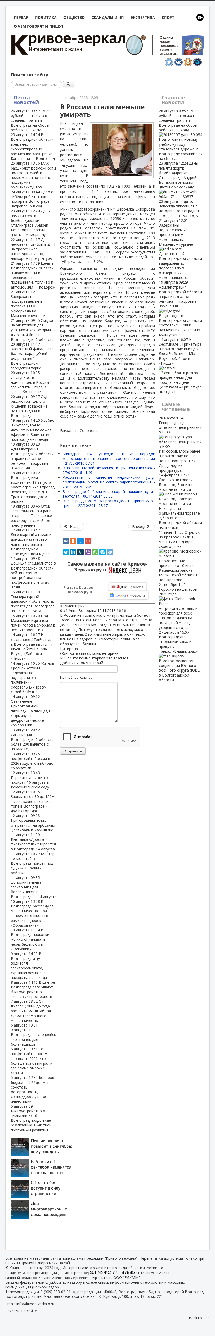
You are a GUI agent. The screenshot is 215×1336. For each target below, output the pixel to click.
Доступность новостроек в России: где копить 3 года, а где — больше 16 (30, 382)
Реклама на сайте (21, 1310)
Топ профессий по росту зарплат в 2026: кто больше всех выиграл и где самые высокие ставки (31, 1060)
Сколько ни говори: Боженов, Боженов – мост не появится (180, 501)
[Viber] (88, 552)
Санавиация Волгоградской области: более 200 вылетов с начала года (33, 739)
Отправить (72, 751)
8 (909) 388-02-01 (56, 1291)
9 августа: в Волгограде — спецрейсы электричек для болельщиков (34, 1035)
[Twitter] (66, 552)
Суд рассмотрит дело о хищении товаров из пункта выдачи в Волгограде (29, 406)
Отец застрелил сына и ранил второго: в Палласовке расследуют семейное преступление (32, 516)
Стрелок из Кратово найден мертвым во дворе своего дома (179, 556)
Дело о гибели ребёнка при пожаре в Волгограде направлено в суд (32, 199)
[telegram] (110, 552)
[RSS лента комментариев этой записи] (86, 605)
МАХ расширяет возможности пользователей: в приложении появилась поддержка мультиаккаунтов (33, 175)
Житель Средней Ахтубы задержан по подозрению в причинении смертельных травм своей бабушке (32, 677)
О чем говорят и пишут (38, 26)
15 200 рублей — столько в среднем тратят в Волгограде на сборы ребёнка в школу (31, 120)
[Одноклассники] (73, 541)
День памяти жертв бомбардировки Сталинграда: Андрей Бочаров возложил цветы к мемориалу (30, 222)
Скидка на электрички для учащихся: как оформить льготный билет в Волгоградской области (33, 330)
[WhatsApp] (95, 552)
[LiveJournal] (80, 552)
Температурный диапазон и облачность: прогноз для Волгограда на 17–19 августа (33, 601)
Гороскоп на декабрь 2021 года (178, 606)
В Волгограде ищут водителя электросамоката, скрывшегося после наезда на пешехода (29, 965)
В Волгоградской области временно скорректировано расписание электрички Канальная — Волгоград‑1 (34, 146)
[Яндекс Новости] (127, 587)
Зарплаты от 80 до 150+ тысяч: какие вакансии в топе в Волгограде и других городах (32, 801)
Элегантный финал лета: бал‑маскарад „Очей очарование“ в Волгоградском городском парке (33, 356)
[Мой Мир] (80, 541)
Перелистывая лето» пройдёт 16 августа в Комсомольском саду (30, 780)
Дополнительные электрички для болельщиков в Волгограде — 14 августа (34, 887)
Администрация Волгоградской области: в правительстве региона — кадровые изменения (33, 456)
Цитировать (71, 648)
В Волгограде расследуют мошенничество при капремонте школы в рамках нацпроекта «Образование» (32, 913)
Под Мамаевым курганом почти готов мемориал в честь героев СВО (33, 623)
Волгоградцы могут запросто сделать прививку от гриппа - (109, 503)
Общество (74, 17)
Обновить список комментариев (89, 653)
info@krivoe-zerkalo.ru (35, 1303)
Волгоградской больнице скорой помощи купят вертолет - (109, 494)
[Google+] (88, 541)
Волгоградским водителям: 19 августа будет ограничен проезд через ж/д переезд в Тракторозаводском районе (33, 487)
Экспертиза (143, 17)
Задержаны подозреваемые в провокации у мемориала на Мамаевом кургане (28, 303)
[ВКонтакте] (66, 541)
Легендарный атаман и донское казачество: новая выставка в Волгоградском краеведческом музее (31, 541)
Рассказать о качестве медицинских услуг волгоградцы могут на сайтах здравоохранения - (109, 482)
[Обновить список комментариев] (87, 605)
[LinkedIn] (73, 552)
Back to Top (199, 1317)
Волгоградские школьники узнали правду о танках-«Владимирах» (180, 656)
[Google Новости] (128, 595)
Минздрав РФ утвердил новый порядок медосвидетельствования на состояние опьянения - (109, 458)
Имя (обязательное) (76, 677)
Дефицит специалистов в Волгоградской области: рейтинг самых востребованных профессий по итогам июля (33, 572)
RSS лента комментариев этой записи (94, 658)
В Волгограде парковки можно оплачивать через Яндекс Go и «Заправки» (30, 939)
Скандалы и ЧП (108, 17)
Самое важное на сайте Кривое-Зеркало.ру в (107, 567)
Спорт (168, 17)
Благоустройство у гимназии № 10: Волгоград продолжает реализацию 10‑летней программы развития (32, 1118)
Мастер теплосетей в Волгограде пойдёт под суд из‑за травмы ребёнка (33, 863)
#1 (65, 610)
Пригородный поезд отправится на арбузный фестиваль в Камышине (33, 822)
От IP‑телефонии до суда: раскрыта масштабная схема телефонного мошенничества (31, 1011)
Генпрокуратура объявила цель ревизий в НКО (180, 444)
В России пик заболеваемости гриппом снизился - (109, 470)
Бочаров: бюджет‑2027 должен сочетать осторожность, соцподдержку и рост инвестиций (33, 1089)
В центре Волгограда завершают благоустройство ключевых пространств (33, 989)
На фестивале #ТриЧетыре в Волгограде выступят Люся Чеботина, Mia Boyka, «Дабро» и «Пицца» (32, 646)
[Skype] (102, 552)
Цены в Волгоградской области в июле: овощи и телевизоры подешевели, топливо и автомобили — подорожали (36, 275)
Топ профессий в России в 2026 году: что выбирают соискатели (33, 761)
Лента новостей (26, 100)
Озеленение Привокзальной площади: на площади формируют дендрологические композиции (30, 711)
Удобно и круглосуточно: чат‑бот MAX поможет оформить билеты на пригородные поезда (33, 430)
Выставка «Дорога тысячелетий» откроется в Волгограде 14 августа (33, 842)
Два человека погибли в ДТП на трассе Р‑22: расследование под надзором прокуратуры (33, 249)
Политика (46, 17)
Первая (21, 17)
